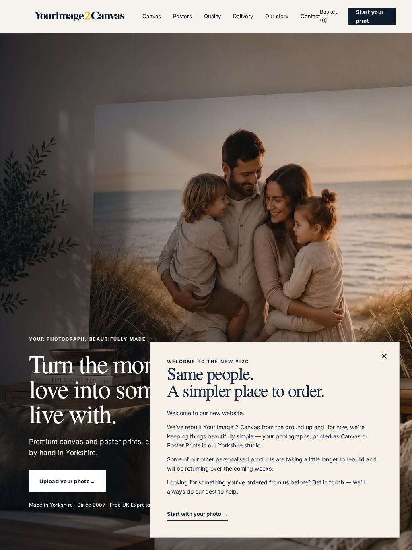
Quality (212, 16)
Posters (182, 16)
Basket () (328, 15)
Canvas (151, 16)
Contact (310, 16)
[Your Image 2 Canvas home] (79, 16)
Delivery (243, 16)
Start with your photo (197, 514)
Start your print (370, 16)
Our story (276, 16)
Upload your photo (67, 481)
